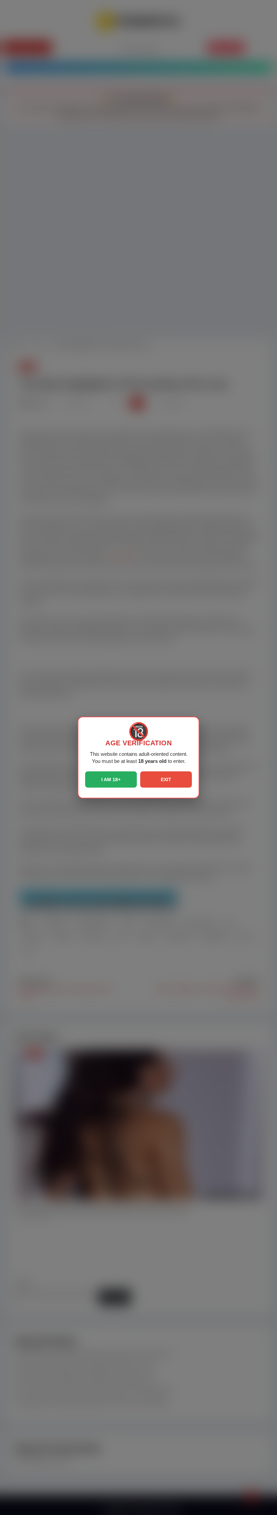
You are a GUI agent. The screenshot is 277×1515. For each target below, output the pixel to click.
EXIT (166, 779)
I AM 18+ (111, 779)
